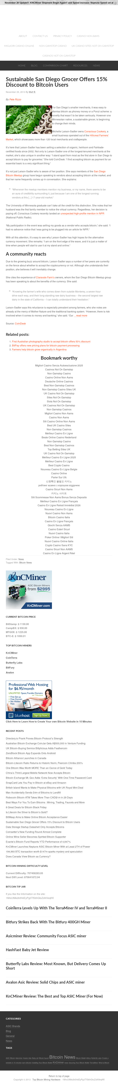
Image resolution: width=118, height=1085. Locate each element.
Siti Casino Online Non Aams (59, 421)
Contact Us (40, 36)
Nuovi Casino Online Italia (59, 541)
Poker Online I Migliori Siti (59, 537)
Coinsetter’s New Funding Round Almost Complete (33, 832)
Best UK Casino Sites (59, 425)
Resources (80, 65)
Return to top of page (59, 1075)
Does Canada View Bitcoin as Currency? (28, 856)
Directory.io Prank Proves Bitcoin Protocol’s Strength (34, 738)
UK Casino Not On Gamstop (59, 393)
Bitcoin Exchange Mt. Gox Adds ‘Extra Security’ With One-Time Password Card (49, 777)
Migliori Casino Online (19, 46)
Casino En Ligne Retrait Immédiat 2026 (59, 505)
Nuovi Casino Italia (59, 533)
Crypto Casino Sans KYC (59, 545)
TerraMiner (94, 1062)
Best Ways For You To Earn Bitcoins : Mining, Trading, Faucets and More (45, 802)
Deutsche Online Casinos (59, 381)
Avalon (10, 672)
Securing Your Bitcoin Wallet (79, 1062)
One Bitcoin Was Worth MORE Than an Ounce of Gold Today (39, 768)
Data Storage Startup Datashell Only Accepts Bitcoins (35, 827)
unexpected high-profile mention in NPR (82, 213)
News (96, 65)
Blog (34, 65)
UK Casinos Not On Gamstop (59, 405)
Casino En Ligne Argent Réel (59, 553)
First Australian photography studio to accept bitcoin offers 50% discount (51, 341)
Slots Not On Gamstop (59, 401)
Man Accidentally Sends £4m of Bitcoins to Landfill (33, 792)
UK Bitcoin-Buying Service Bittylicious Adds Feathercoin (36, 748)
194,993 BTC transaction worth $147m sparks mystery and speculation (44, 851)
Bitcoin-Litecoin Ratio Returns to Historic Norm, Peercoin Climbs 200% (44, 763)
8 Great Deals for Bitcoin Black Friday (26, 807)
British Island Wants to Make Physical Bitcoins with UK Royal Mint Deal (44, 787)
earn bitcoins (26, 1062)
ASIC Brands (13, 1026)
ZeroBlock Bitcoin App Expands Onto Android (31, 753)
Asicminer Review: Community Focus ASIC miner (46, 936)
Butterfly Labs (14, 662)
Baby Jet (35, 1058)
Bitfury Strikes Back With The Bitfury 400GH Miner (48, 922)
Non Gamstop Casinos (59, 409)
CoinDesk (20, 323)
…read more (80, 315)
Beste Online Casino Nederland (59, 437)
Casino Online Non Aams (59, 377)
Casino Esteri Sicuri (59, 529)
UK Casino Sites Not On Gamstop (93, 46)
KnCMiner (12, 653)
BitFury (10, 667)
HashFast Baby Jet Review (27, 950)
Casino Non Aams (88, 36)
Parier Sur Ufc (59, 477)
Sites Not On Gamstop (59, 397)
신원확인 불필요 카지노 (59, 481)
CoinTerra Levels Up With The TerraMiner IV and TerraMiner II (56, 908)
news (66, 1062)
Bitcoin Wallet (81, 1058)
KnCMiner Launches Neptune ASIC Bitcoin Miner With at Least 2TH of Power (48, 846)
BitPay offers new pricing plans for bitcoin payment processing (46, 345)
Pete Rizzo (15, 99)
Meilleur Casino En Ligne (59, 433)
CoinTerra (11, 657)
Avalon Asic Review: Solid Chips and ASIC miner (45, 982)
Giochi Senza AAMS (59, 525)
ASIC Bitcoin (10, 1058)
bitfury (88, 1058)
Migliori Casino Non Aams (59, 413)
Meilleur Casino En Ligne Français (59, 501)
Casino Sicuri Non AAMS (59, 549)
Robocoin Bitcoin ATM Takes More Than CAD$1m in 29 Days (39, 797)
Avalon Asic (27, 1058)
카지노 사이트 (59, 493)
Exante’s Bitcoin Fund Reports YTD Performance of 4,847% (38, 841)
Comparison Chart (55, 65)
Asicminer (19, 1058)
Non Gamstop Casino (53, 46)
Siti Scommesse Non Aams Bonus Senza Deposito (59, 497)
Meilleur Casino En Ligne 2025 (59, 457)
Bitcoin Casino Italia (59, 517)
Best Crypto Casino (59, 465)
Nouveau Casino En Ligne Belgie (59, 469)
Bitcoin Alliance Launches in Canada (26, 758)
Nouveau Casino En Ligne (59, 509)
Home (22, 65)
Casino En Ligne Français (59, 521)
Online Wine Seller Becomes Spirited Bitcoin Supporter (36, 836)
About (23, 36)
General (10, 1036)
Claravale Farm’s (45, 277)
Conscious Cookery (95, 131)
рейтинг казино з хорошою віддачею (59, 485)
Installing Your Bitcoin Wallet (42, 1062)
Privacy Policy (62, 36)
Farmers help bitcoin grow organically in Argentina (39, 349)
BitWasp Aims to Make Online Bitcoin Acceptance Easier (36, 817)
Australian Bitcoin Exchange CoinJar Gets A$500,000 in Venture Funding (45, 743)
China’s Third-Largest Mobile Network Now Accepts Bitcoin (38, 773)
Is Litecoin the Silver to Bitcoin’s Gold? (27, 812)
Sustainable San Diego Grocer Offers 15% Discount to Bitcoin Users (43, 822)
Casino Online (59, 473)
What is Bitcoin (104, 1062)
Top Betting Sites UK (59, 449)
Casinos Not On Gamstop (59, 56)
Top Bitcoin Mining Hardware (59, 18)
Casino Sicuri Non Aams (59, 489)
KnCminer (58, 1062)
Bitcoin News (25, 562)
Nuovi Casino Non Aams (59, 513)
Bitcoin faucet (44, 1058)
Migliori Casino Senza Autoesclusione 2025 (59, 365)
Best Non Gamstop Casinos (59, 385)
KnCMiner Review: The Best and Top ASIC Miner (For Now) (54, 996)
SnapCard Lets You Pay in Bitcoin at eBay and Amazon (36, 782)
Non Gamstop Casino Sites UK (59, 389)
